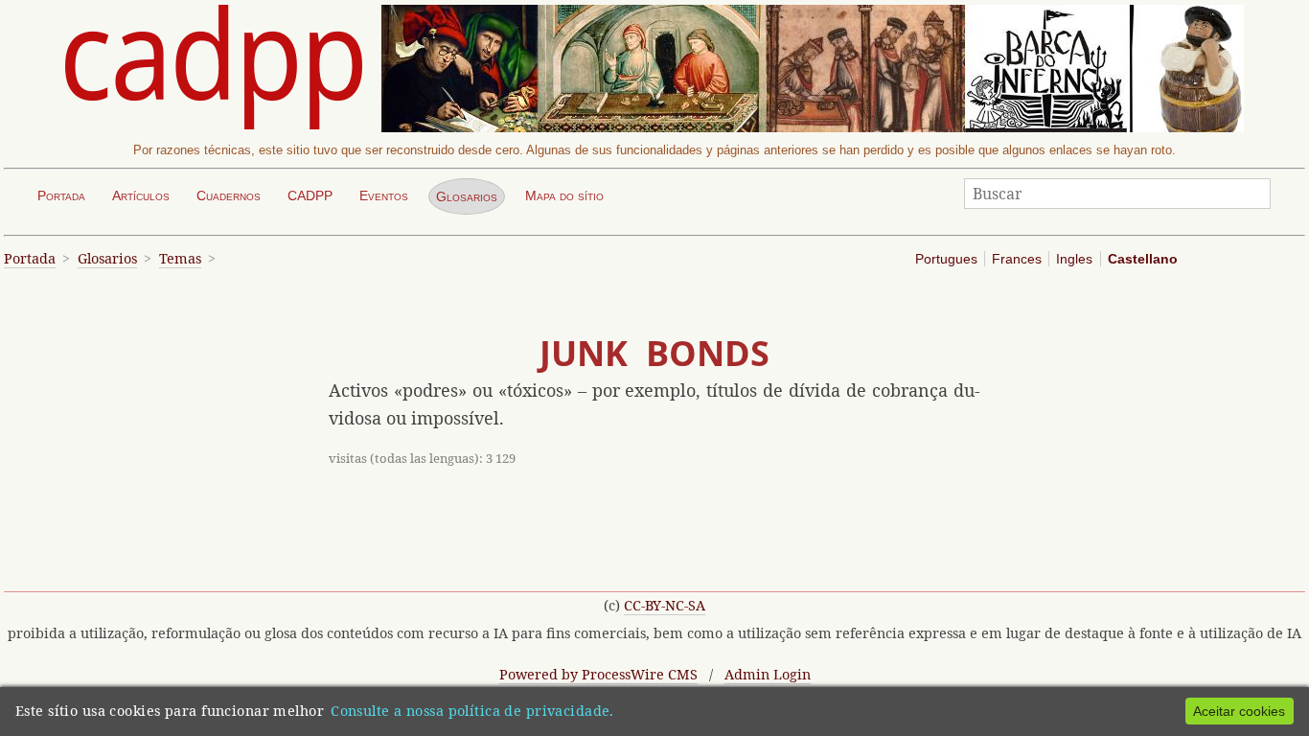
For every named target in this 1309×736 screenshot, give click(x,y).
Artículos (141, 195)
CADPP (310, 195)
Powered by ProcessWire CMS (598, 674)
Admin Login (767, 674)
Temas (180, 258)
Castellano (1143, 258)
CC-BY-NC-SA (664, 605)
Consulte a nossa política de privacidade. (472, 711)
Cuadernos (228, 195)
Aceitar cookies (1239, 711)
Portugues (946, 258)
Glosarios (466, 196)
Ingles (1074, 258)
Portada (61, 195)
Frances (1017, 258)
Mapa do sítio (564, 195)
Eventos (383, 195)
